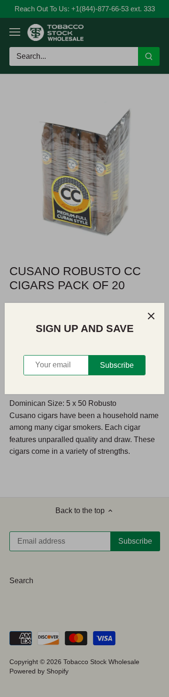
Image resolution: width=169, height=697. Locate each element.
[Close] (151, 316)
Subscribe (117, 365)
